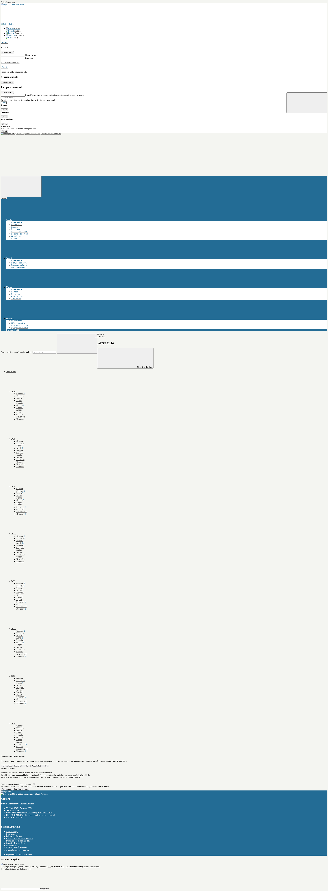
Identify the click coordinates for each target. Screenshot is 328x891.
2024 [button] (13, 486)
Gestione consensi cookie (16, 848)
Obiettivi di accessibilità (15, 843)
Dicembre (20, 419)
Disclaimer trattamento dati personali (15, 869)
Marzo (19, 398)
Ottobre (19, 414)
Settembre (20, 412)
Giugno (20, 405)
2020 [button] (13, 676)
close (4, 198)
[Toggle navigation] (21, 186)
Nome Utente (30, 55)
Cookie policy (12, 831)
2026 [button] (13, 391)
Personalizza (7, 766)
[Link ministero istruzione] (12, 4)
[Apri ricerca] (306, 102)
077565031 (14, 810)
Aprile (19, 401)
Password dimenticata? (10, 62)
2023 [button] (13, 534)
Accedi (4, 42)
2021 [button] (13, 629)
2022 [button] (13, 581)
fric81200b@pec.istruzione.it (33, 815)
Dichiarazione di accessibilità (18, 841)
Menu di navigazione (144, 367)
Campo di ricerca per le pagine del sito (16, 352)
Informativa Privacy (14, 836)
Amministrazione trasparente (17, 850)
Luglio (19, 407)
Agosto (19, 410)
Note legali (10, 834)
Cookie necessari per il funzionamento (16, 784)
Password (29, 58)
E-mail (28, 95)
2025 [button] (13, 439)
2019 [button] (13, 723)
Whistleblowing (12, 845)
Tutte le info (11, 372)
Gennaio (20, 394)
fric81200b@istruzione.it (32, 813)
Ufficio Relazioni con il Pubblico (19, 838)
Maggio (19, 403)
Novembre (20, 417)
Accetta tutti (40, 766)
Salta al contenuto (8, 2)
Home (99, 334)
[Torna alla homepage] (31, 134)
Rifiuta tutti (21, 766)
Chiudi (4, 110)
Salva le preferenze (21, 789)
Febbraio (20, 396)
